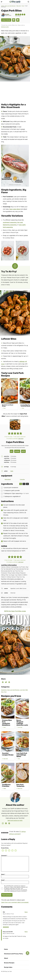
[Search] (28, 1)
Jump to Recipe (6, 20)
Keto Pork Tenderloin (20, 785)
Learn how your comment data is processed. (15, 902)
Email (3, 880)
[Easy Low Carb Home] (15, 2)
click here (20, 438)
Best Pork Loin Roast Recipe (7, 405)
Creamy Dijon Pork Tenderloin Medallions (7, 722)
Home (2, 5)
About (6, 958)
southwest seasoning (10, 222)
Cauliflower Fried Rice (6, 785)
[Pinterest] (9, 823)
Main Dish (19, 5)
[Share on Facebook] (2, 682)
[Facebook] (6, 823)
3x (27, 484)
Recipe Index (8, 967)
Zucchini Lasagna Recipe (7, 754)
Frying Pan (22, 479)
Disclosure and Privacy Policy (13, 953)
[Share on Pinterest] (13, 20)
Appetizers (4, 690)
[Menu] (1, 1)
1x (20, 484)
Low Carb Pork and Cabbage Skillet (21, 754)
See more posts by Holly (15, 820)
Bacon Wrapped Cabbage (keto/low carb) (22, 722)
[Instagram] (2, 823)
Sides (4, 788)
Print (23, 451)
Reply (26, 912)
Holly (8, 14)
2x (24, 484)
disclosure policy (5, 26)
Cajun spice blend (14, 209)
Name (3, 874)
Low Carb (22, 690)
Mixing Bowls (8, 479)
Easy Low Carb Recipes (10, 5)
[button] (16, 14)
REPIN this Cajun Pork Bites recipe (15, 611)
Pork (23, 5)
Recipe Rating (5, 848)
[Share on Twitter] (6, 682)
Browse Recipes (9, 963)
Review (17, 451)
